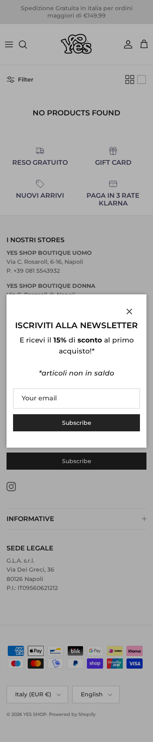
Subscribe (76, 422)
